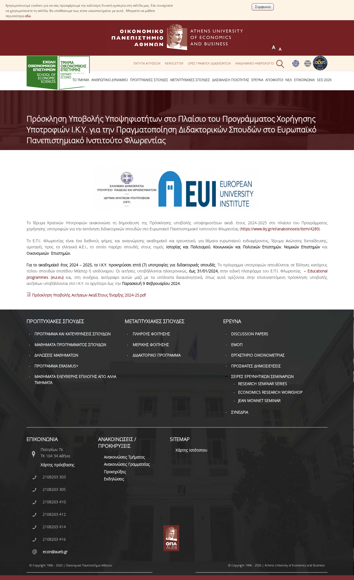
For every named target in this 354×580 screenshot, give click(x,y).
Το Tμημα (80, 80)
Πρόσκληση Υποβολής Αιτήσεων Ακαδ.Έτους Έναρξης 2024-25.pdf (89, 295)
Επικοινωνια (304, 80)
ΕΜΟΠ (237, 344)
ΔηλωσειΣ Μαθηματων (56, 355)
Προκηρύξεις (115, 471)
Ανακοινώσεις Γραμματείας (127, 464)
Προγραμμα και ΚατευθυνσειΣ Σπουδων (73, 333)
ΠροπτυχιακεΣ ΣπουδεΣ (149, 80)
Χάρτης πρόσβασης (57, 464)
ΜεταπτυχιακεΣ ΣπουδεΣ (190, 80)
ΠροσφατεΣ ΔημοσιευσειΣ (256, 365)
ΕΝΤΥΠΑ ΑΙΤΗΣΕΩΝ (147, 63)
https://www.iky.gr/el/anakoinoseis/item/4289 (280, 228)
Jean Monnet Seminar (259, 400)
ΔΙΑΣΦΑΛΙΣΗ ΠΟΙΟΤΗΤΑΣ (230, 80)
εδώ (28, 16)
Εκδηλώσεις (114, 478)
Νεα (288, 80)
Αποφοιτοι (274, 80)
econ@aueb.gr (55, 551)
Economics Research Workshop (270, 392)
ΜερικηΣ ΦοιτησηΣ (151, 344)
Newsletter (174, 63)
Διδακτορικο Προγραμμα (157, 355)
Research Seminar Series (262, 383)
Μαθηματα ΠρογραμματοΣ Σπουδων (70, 344)
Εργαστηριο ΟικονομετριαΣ (258, 355)
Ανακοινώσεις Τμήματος (124, 457)
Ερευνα (257, 80)
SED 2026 (324, 80)
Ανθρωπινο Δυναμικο (109, 80)
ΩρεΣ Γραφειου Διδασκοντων (209, 63)
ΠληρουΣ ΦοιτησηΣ (151, 333)
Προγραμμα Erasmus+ (56, 365)
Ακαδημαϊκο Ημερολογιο (254, 63)
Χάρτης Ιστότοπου (191, 450)
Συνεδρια (239, 412)
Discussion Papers (249, 333)
